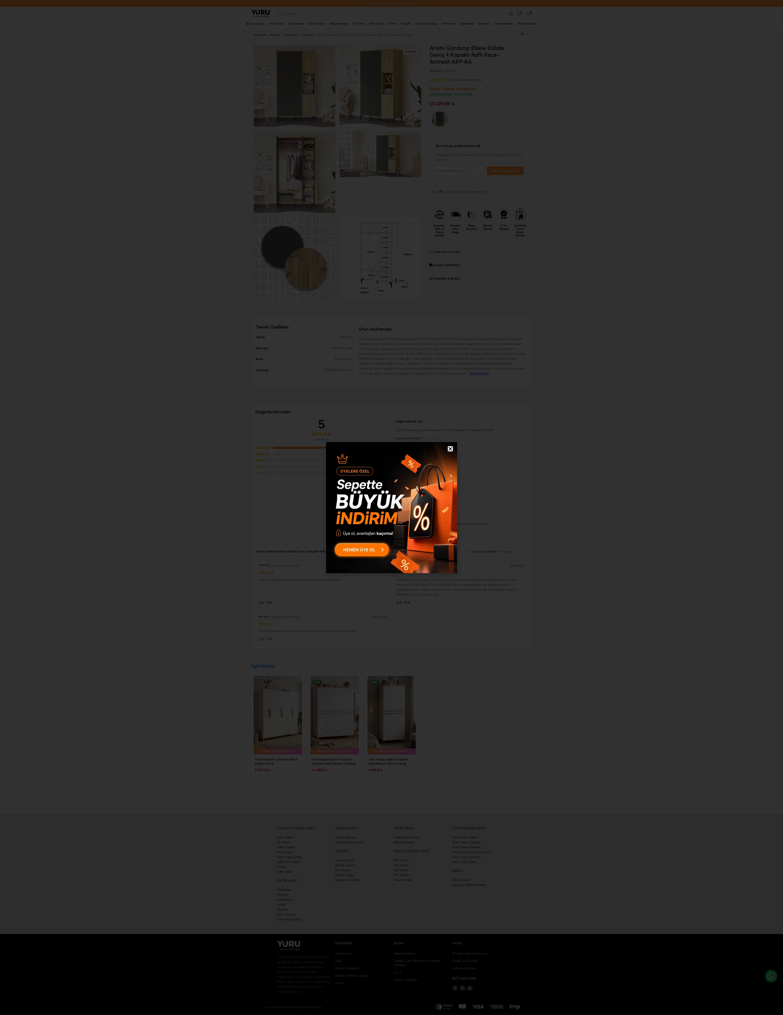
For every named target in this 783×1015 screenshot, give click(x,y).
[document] (391, 507)
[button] (450, 448)
